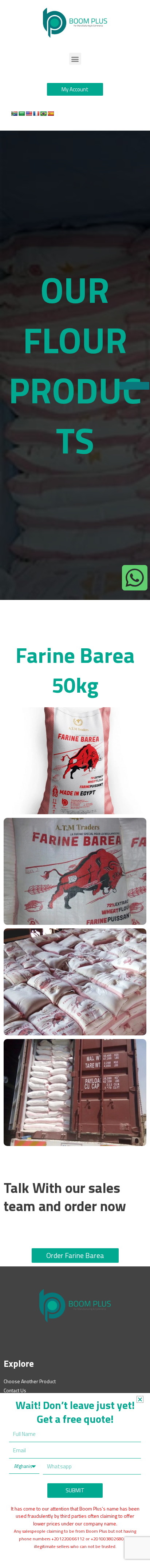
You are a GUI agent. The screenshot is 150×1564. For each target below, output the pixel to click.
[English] (28, 113)
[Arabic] (21, 113)
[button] (75, 59)
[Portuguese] (43, 113)
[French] (36, 113)
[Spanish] (50, 113)
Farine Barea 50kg (75, 669)
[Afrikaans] (14, 113)
